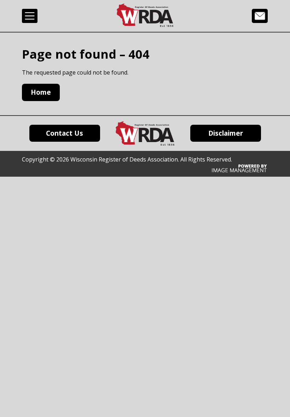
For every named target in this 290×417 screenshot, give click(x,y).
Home (41, 92)
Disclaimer (225, 133)
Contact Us (259, 15)
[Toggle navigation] (29, 16)
